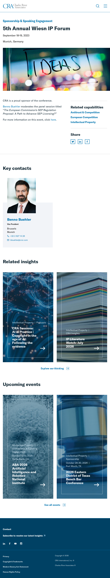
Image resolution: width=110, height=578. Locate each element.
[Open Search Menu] (97, 6)
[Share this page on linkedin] (80, 141)
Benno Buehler (11, 106)
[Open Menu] (105, 6)
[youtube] (15, 543)
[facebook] (10, 543)
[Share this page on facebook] (87, 141)
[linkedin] (4, 543)
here (53, 119)
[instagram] (21, 543)
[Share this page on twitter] (73, 141)
